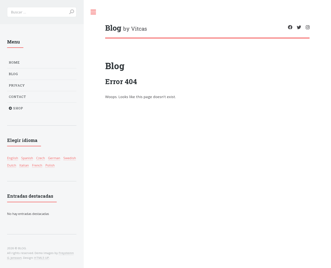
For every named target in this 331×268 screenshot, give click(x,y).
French (37, 165)
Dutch (11, 165)
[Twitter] (299, 27)
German (54, 158)
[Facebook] (290, 27)
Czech (40, 158)
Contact (17, 96)
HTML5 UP (41, 258)
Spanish (27, 158)
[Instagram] (308, 27)
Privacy (17, 85)
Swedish (69, 158)
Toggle (93, 12)
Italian (24, 165)
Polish (50, 165)
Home (14, 62)
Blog (115, 66)
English (12, 158)
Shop (17, 108)
